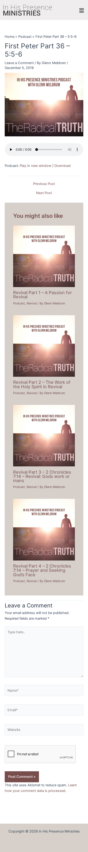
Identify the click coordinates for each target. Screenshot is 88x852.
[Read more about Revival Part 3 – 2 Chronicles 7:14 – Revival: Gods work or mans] (44, 435)
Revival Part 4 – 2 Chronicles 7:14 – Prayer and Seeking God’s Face (42, 570)
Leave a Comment (19, 63)
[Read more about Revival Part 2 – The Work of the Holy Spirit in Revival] (44, 346)
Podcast (19, 303)
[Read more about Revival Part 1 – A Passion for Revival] (44, 256)
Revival (32, 303)
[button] (82, 10)
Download (62, 166)
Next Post (44, 193)
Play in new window (35, 166)
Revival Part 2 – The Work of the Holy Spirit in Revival (41, 384)
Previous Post (44, 184)
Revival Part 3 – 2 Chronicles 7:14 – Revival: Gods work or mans (42, 476)
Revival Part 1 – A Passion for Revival (42, 294)
